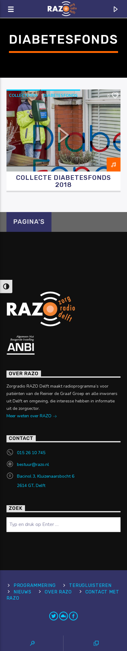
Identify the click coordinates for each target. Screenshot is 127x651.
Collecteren (23, 95)
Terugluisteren (90, 585)
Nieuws (22, 592)
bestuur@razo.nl (33, 464)
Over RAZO (58, 592)
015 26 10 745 (31, 453)
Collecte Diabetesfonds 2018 (63, 181)
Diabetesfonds (60, 95)
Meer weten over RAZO (29, 416)
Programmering (34, 585)
